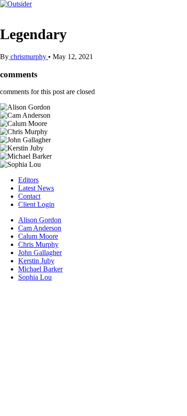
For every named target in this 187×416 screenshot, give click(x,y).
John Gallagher (40, 252)
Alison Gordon (39, 220)
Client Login (36, 204)
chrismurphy (28, 56)
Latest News (36, 188)
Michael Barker (40, 269)
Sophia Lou (35, 277)
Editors (28, 180)
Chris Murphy (38, 244)
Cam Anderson (39, 228)
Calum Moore (38, 236)
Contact (29, 196)
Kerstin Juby (36, 261)
